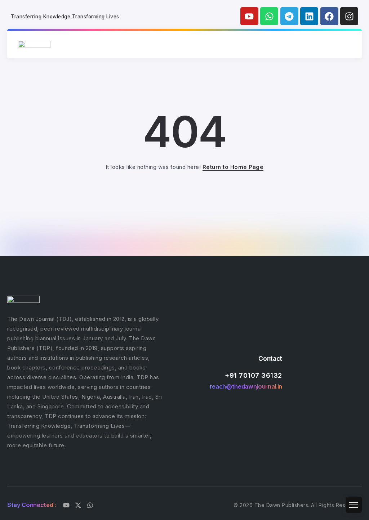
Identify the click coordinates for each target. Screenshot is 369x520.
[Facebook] (329, 16)
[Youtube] (249, 16)
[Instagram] (349, 16)
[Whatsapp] (269, 16)
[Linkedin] (309, 16)
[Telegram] (289, 16)
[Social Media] (66, 505)
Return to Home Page (233, 166)
